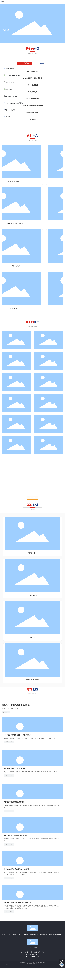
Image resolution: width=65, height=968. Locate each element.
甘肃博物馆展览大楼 (32, 680)
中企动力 (16, 965)
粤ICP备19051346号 (32, 964)
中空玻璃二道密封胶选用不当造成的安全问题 (17, 902)
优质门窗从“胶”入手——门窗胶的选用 (15, 835)
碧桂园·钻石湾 (32, 595)
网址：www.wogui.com (33, 956)
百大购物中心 (32, 553)
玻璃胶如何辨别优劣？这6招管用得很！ (16, 768)
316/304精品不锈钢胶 (32, 98)
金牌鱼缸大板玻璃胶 (32, 112)
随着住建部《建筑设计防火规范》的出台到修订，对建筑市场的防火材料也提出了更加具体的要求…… (30, 738)
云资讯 (6, 965)
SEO (4, 965)
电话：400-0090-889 (33, 954)
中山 (19, 965)
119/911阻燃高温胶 (32, 85)
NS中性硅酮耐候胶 (32, 71)
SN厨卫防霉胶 (32, 92)
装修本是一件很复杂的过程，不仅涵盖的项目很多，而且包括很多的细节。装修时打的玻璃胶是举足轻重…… (32, 772)
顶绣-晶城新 (32, 637)
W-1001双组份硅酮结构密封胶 (32, 78)
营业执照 (43, 962)
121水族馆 (32, 119)
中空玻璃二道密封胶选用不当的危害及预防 (17, 869)
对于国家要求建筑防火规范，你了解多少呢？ (17, 735)
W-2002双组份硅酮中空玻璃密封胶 (32, 105)
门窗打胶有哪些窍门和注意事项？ (14, 802)
